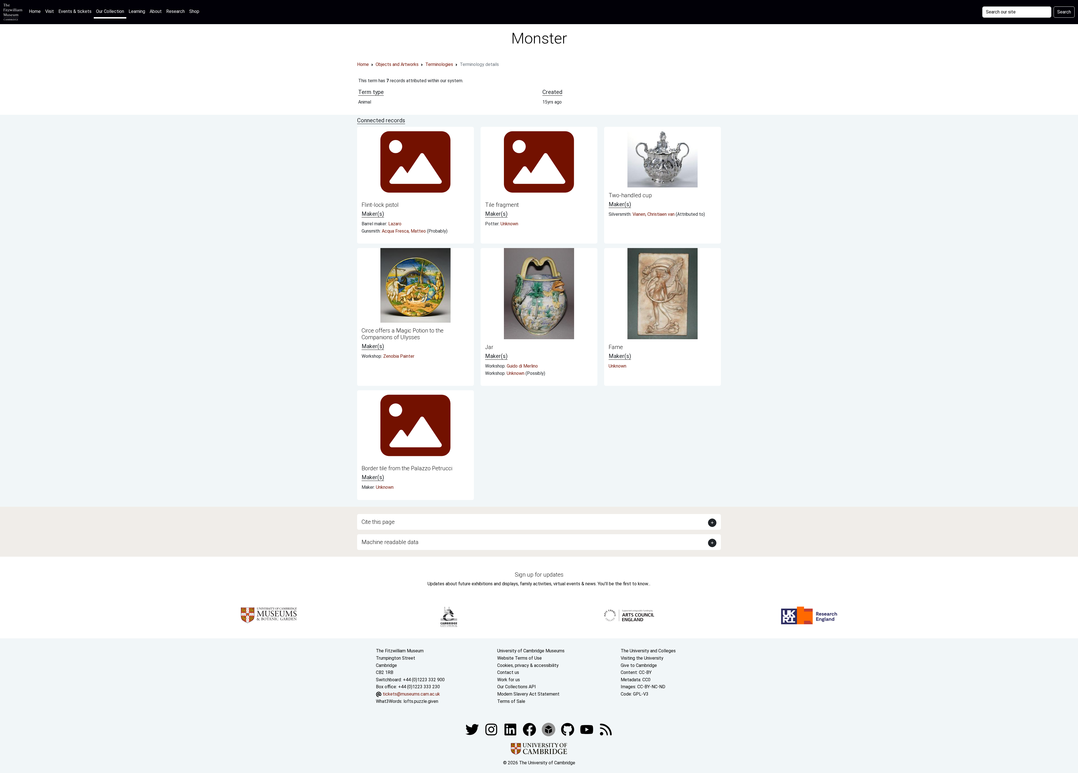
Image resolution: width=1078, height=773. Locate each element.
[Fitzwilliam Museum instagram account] (491, 729)
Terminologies (439, 64)
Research (175, 11)
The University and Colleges (648, 650)
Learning (137, 11)
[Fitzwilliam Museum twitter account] (472, 729)
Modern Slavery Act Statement (528, 694)
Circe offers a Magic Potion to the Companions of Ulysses (403, 334)
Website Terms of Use (519, 658)
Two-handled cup (630, 195)
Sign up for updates (539, 574)
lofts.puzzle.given (420, 701)
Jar (489, 347)
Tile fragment (502, 204)
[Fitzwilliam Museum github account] (568, 729)
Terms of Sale (511, 701)
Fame (616, 347)
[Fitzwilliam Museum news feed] (606, 729)
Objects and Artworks (397, 64)
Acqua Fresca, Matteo (404, 231)
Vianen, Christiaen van (654, 214)
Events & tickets (75, 11)
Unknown (509, 223)
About (156, 11)
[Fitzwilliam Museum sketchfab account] (549, 729)
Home (36, 11)
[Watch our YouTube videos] (587, 729)
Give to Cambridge (639, 665)
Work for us (508, 679)
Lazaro (394, 223)
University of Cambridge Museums (531, 650)
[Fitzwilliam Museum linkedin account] (530, 729)
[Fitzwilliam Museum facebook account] (510, 729)
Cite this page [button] (378, 522)
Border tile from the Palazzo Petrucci (407, 468)
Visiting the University (642, 658)
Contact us (508, 672)
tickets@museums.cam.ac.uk (411, 694)
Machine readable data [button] (390, 542)
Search (1064, 12)
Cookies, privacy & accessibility (528, 665)
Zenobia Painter (398, 356)
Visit (49, 11)
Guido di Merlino (522, 366)
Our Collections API (516, 686)
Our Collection (110, 11)
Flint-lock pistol (380, 204)
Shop (194, 11)
